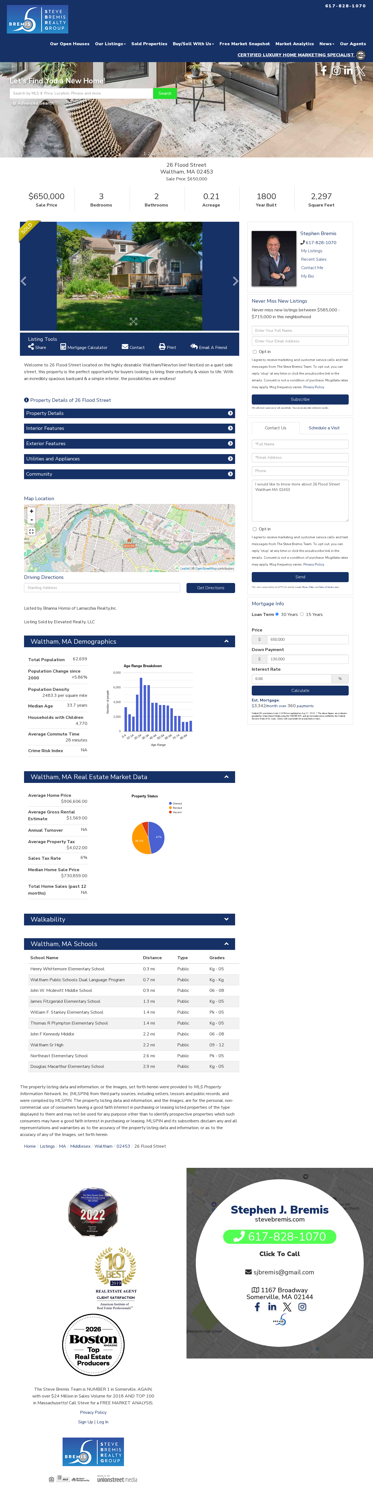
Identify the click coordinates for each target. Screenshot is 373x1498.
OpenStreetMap (206, 569)
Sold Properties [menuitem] (149, 44)
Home (30, 1146)
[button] (165, 93)
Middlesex (80, 1146)
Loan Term (263, 615)
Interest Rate (266, 669)
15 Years (314, 615)
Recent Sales (314, 259)
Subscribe (300, 399)
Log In (102, 1422)
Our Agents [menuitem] (353, 44)
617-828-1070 (321, 243)
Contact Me (312, 268)
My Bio (307, 276)
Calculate (300, 691)
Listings (47, 1146)
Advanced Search (35, 103)
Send (300, 577)
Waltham (103, 1146)
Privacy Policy (313, 387)
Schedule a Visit (324, 428)
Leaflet (185, 569)
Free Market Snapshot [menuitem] (245, 44)
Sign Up (85, 1422)
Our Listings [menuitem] (109, 44)
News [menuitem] (325, 44)
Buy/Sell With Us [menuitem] (192, 44)
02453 (123, 1146)
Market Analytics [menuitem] (295, 44)
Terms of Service (326, 587)
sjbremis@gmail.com (283, 1272)
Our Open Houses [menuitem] (70, 44)
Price (257, 630)
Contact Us (275, 428)
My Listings (311, 251)
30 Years (289, 615)
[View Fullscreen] (31, 531)
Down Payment (268, 650)
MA (62, 1146)
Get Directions (210, 588)
